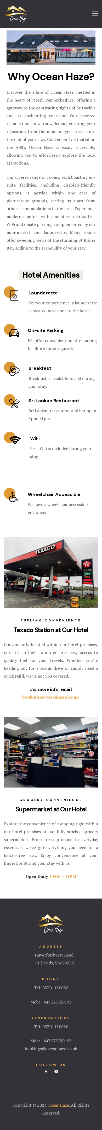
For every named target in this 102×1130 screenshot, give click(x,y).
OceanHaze (58, 1105)
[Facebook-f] (46, 1071)
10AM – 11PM (62, 876)
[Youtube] (56, 1071)
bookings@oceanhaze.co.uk (51, 697)
